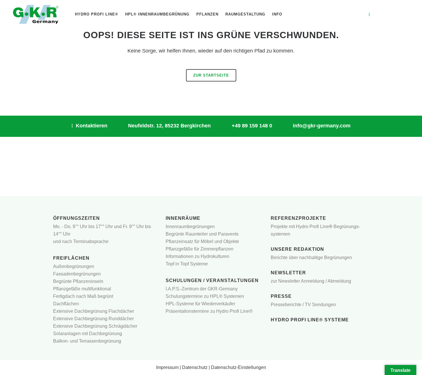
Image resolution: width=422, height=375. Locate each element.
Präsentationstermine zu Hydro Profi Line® (209, 311)
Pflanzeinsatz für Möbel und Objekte (202, 241)
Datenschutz (195, 367)
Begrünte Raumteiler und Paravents (202, 234)
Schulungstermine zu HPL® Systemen (205, 296)
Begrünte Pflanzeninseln (78, 281)
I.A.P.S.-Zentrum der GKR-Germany (202, 288)
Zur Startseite (211, 75)
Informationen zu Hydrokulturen (197, 256)
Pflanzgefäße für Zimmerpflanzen (199, 248)
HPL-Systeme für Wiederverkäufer (200, 303)
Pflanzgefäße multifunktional (82, 288)
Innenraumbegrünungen (190, 226)
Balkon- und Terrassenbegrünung (87, 341)
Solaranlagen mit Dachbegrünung (87, 333)
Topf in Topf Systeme (187, 263)
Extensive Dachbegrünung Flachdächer (93, 311)
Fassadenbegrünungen (77, 273)
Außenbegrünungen (73, 266)
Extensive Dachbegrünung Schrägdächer (95, 326)
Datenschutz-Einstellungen (238, 367)
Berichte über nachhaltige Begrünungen (311, 257)
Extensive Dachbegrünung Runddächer (93, 318)
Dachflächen (66, 303)
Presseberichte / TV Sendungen (303, 304)
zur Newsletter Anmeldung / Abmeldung (311, 281)
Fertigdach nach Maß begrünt (83, 296)
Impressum (167, 367)
